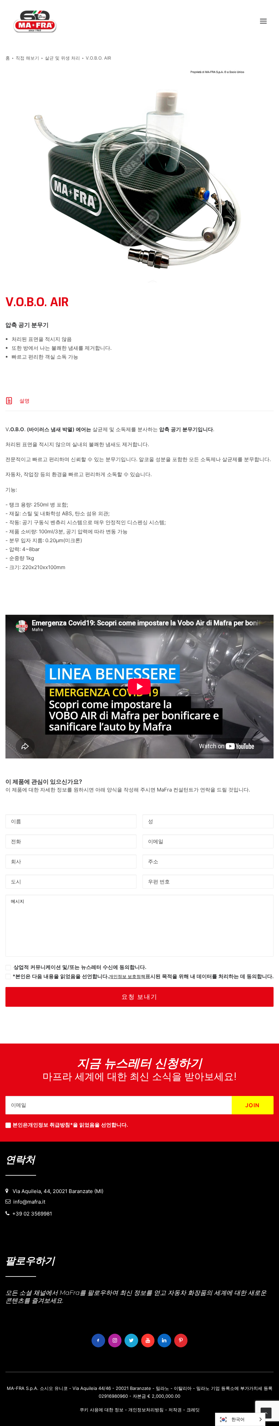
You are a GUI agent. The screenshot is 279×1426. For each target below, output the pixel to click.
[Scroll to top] (266, 1412)
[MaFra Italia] (35, 21)
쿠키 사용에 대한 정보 (102, 1409)
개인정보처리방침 (146, 1409)
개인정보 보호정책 (127, 976)
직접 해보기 (27, 58)
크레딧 (193, 1409)
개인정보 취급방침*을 (53, 1125)
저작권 (175, 1409)
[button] (263, 21)
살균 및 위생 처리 (62, 58)
